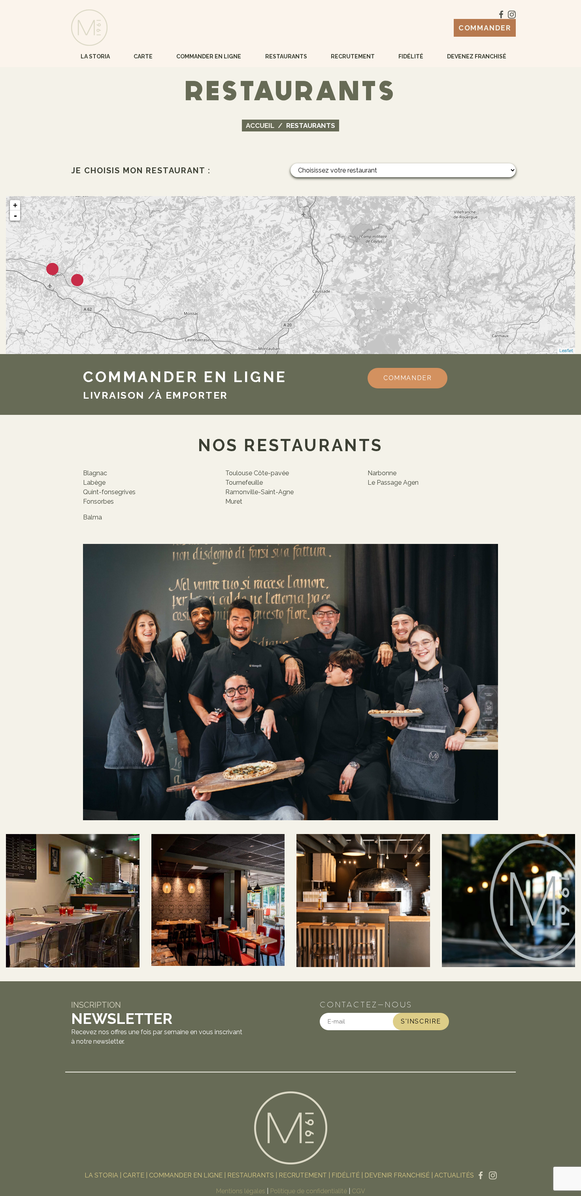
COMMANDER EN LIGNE (186, 1175)
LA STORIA (101, 1175)
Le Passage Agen (393, 482)
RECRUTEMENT (303, 1175)
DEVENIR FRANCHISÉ (397, 1175)
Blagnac (95, 473)
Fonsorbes (98, 501)
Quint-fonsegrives (109, 492)
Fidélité (410, 56)
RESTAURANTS (250, 1175)
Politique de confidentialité (308, 1191)
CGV (358, 1191)
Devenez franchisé (476, 56)
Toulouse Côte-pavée (257, 473)
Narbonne (382, 473)
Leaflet (566, 350)
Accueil (260, 125)
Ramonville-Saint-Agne (259, 492)
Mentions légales (240, 1191)
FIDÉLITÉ (346, 1175)
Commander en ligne (208, 56)
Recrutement (353, 56)
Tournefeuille (244, 482)
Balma (92, 517)
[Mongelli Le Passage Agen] (52, 269)
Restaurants (286, 56)
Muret (233, 501)
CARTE (133, 1175)
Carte (143, 56)
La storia (95, 56)
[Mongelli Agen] (77, 280)
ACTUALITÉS (454, 1175)
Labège (94, 482)
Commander (484, 28)
